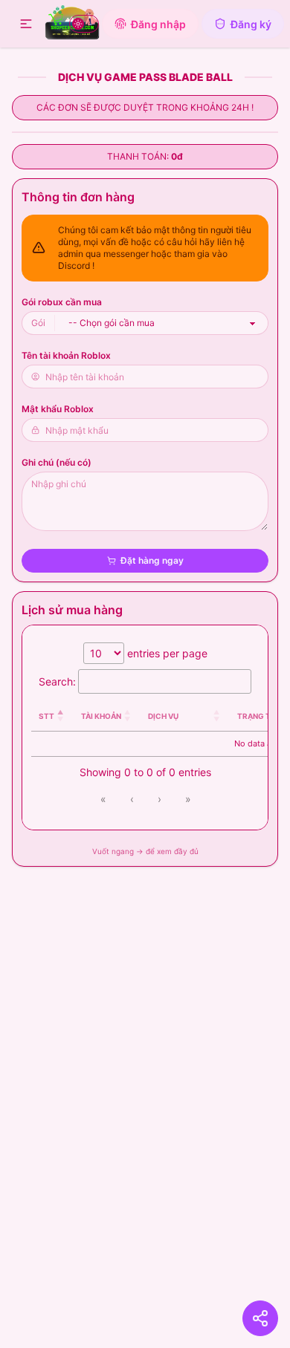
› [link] (159, 798)
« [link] (103, 798)
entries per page (165, 653)
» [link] (188, 798)
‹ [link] (132, 798)
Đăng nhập (158, 24)
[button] (26, 24)
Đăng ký (251, 24)
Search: (57, 681)
